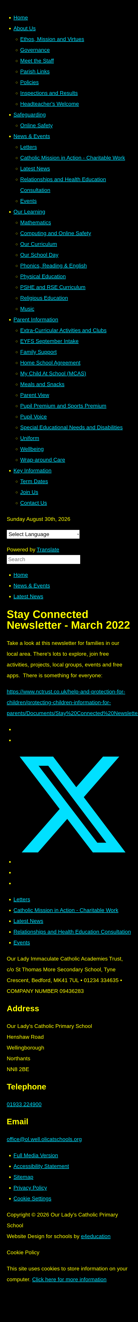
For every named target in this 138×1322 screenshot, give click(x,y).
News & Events (31, 586)
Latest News (28, 596)
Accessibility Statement (41, 1166)
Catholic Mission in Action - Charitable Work (65, 910)
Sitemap (23, 1177)
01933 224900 (24, 1104)
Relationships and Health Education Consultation (72, 932)
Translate (48, 549)
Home (20, 575)
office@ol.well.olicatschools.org (44, 1139)
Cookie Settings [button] (32, 1198)
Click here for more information (69, 1279)
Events (21, 942)
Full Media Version (35, 1155)
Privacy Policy (30, 1188)
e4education (96, 1236)
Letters (21, 899)
